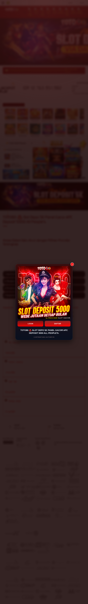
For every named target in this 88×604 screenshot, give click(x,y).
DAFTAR (57, 324)
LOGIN (30, 324)
